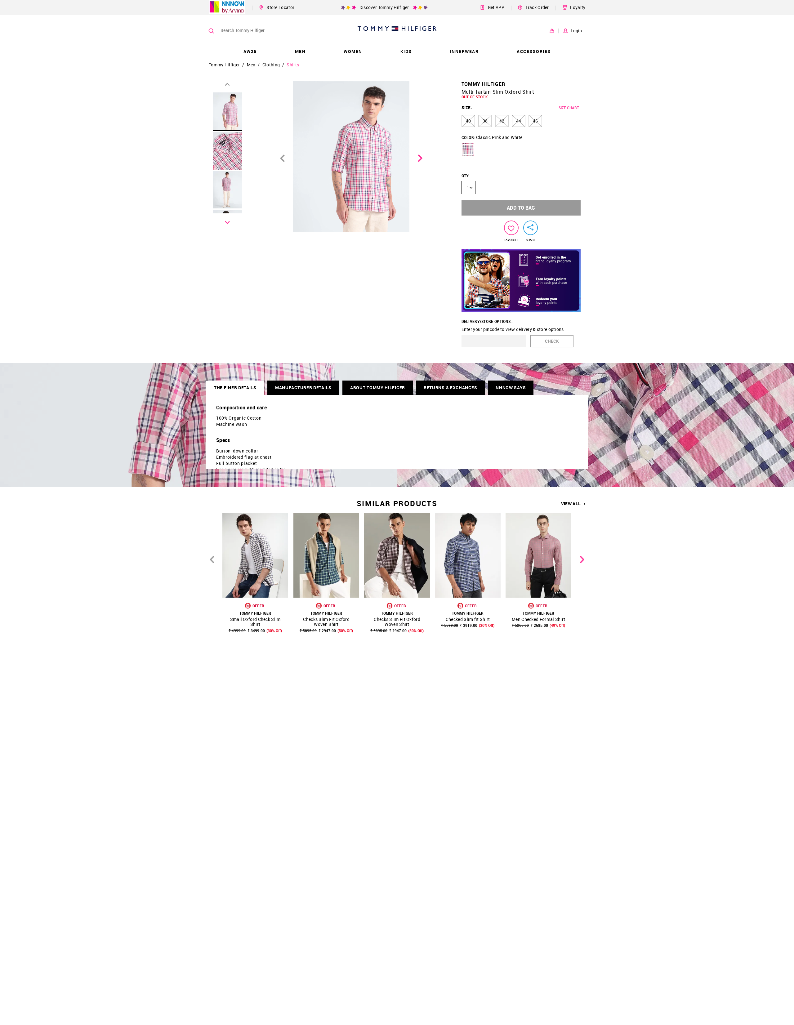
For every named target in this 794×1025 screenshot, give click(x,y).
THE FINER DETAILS (235, 387)
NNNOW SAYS (511, 387)
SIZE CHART (569, 107)
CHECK (552, 341)
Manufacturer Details (303, 387)
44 (518, 121)
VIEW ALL (571, 503)
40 (468, 121)
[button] (468, 149)
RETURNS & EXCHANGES (450, 387)
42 (501, 121)
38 (485, 121)
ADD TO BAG (521, 207)
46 (535, 121)
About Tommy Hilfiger (377, 387)
